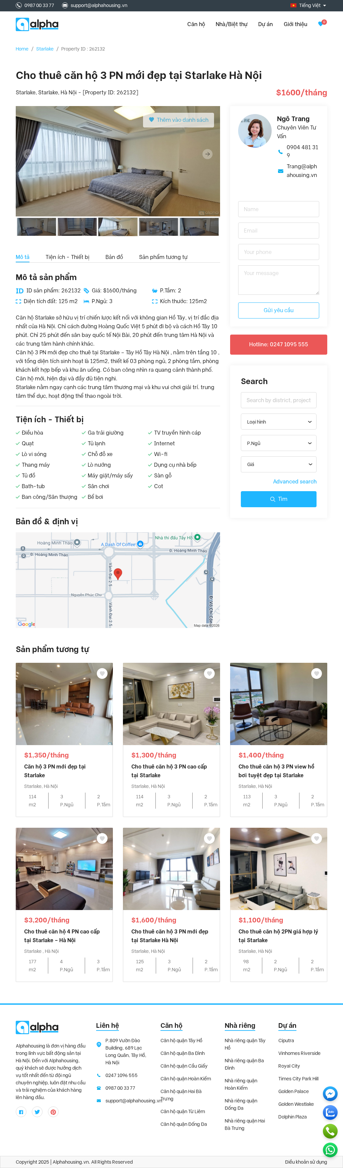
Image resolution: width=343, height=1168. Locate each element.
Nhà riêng (240, 1025)
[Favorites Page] (320, 24)
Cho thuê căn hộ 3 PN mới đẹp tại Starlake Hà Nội (169, 936)
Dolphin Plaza (292, 1116)
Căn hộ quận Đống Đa (183, 1124)
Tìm (282, 499)
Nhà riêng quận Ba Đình (244, 1064)
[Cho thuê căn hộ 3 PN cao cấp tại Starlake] (171, 703)
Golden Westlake (296, 1104)
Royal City (289, 1066)
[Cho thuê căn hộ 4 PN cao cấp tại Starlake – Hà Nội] (64, 868)
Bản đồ (114, 257)
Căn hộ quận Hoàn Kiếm (185, 1078)
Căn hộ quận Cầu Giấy (184, 1066)
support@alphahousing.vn (99, 5)
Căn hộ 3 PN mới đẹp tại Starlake (55, 771)
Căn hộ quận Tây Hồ (181, 1040)
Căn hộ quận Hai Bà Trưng (181, 1095)
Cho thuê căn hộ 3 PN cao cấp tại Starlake (169, 771)
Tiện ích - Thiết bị (67, 257)
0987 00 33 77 (39, 5)
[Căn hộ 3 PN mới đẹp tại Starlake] (64, 703)
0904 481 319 (302, 151)
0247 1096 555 (122, 1075)
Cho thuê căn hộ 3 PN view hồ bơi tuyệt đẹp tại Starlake (276, 771)
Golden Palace (293, 1091)
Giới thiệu (295, 24)
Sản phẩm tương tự (163, 257)
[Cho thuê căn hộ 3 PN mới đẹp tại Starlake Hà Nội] (171, 868)
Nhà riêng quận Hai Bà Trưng (245, 1124)
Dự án (265, 24)
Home (22, 49)
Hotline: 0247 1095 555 (278, 344)
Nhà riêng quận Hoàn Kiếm (241, 1084)
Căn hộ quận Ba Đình (182, 1053)
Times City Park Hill (298, 1078)
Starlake (45, 49)
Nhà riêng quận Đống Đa (241, 1104)
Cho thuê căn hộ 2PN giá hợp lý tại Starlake (278, 936)
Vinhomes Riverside (299, 1053)
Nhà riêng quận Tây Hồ (245, 1044)
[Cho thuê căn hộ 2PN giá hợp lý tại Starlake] (278, 868)
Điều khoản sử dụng (306, 1162)
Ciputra (286, 1040)
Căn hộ (171, 1025)
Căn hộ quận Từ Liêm (182, 1111)
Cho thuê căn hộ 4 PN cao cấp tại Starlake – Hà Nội (62, 936)
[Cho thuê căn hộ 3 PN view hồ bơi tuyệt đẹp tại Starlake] (278, 703)
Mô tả (22, 257)
